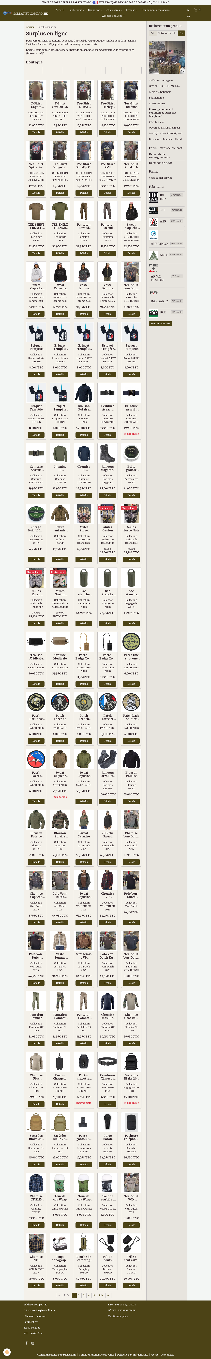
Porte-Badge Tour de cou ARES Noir (107, 656)
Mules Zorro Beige (83, 529)
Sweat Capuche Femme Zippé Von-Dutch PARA (131, 226)
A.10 (163, 221)
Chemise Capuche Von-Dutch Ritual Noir (36, 895)
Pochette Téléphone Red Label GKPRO (131, 1137)
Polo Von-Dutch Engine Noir (131, 895)
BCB (163, 312)
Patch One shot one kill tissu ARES (131, 656)
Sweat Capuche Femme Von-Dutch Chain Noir (60, 286)
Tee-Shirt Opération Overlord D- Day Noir (36, 165)
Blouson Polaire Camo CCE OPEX (60, 835)
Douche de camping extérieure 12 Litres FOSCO (84, 1258)
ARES (164, 255)
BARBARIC (159, 301)
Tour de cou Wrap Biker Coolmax (107, 1198)
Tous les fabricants (160, 323)
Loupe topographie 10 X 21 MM (60, 1258)
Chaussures (113, 10)
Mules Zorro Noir (131, 529)
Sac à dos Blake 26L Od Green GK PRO (60, 1137)
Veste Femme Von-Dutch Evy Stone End (107, 286)
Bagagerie (94, 10)
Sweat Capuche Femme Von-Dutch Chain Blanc (36, 286)
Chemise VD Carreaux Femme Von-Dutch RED (107, 895)
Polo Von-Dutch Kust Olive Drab (108, 955)
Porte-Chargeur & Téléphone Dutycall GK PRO (60, 1077)
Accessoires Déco (112, 15)
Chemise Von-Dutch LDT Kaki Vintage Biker (131, 835)
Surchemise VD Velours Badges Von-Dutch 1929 (84, 955)
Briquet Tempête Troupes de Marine (84, 347)
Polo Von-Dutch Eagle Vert (59, 895)
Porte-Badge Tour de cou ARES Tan (83, 656)
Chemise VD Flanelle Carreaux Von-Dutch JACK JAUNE (36, 1258)
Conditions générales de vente (96, 1354)
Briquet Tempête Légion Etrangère (60, 407)
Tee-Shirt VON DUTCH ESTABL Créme (131, 1198)
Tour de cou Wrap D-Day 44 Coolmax (60, 1198)
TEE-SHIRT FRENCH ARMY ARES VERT (60, 226)
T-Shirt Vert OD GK (60, 105)
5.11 (162, 210)
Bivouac (131, 10)
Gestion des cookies (162, 1354)
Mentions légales (118, 1316)
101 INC (163, 197)
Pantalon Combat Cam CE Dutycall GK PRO (60, 1016)
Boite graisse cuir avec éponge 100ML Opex (131, 468)
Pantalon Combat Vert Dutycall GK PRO (36, 1016)
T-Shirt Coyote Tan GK (36, 105)
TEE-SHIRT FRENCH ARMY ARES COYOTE (36, 226)
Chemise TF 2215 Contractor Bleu (36, 1198)
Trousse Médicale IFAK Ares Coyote (60, 656)
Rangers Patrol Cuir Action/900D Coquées (107, 774)
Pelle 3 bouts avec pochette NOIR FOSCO (131, 1258)
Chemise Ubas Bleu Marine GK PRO (107, 1016)
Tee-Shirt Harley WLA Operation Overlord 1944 (107, 105)
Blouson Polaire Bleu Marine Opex (84, 407)
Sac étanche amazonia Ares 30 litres (107, 592)
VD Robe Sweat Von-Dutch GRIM (107, 835)
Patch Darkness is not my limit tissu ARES (36, 717)
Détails (36, 132)
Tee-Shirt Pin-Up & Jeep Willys (131, 165)
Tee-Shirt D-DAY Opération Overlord (83, 105)
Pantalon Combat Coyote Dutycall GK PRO (83, 1016)
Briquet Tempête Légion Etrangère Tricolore (36, 407)
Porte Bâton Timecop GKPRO (107, 1137)
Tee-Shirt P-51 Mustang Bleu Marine (108, 165)
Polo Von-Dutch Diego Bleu (36, 955)
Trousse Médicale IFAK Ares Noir (36, 656)
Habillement (75, 10)
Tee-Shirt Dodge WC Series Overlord (60, 165)
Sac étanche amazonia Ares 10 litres (131, 592)
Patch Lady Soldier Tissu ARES (131, 717)
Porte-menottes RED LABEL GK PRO (84, 1077)
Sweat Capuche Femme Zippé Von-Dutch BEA (84, 895)
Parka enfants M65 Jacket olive (60, 529)
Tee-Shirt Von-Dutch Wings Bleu (131, 955)
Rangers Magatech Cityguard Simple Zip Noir (108, 468)
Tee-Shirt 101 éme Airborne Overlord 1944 (131, 105)
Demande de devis (160, 162)
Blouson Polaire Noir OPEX (131, 774)
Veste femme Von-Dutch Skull (84, 286)
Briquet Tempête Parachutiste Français (131, 347)
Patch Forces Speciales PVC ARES (36, 774)
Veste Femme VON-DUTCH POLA (60, 955)
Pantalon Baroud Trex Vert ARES (84, 226)
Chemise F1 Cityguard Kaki (60, 468)
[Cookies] (7, 1352)
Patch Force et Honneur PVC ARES (60, 717)
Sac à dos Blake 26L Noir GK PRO (131, 1077)
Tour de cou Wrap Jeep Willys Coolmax (83, 1198)
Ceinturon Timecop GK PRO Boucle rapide (107, 1077)
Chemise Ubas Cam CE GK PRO (131, 1016)
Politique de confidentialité (132, 1354)
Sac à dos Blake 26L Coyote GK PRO (36, 1137)
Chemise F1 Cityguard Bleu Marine (83, 468)
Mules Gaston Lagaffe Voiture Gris (107, 529)
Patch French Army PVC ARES (83, 717)
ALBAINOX (160, 244)
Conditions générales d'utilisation (56, 1354)
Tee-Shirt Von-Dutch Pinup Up (131, 286)
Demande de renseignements (159, 156)
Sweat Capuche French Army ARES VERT (83, 774)
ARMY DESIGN (157, 278)
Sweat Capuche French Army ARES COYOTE (60, 774)
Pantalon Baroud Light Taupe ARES (107, 226)
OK (181, 33)
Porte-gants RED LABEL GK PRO (83, 1137)
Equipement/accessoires (155, 10)
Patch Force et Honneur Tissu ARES (108, 717)
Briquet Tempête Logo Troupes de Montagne (36, 347)
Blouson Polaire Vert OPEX (36, 835)
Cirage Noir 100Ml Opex (36, 529)
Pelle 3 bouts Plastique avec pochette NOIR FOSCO (108, 1258)
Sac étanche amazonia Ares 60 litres (84, 592)
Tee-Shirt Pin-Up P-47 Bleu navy (83, 165)
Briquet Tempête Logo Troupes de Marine (60, 347)
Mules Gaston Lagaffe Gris (59, 592)
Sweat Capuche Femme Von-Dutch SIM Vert (84, 835)
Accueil (59, 10)
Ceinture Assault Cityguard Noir (107, 407)
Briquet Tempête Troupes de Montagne (108, 347)
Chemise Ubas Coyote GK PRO (36, 1077)
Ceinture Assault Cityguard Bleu (131, 407)
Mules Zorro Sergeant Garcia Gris (36, 592)
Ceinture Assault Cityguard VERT (36, 468)
